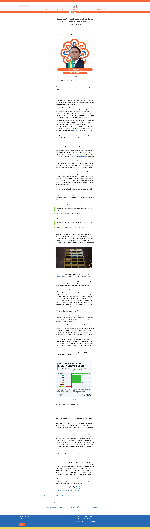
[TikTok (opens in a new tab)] (131, 6)
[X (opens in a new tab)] (119, 6)
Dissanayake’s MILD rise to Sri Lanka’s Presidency (96, 506)
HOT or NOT (83, 28)
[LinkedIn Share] (76, 487)
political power (74, 490)
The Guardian (75, 270)
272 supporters (82, 156)
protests (80, 490)
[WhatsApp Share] (79, 487)
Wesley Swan (68, 28)
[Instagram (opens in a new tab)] (123, 6)
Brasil (64, 490)
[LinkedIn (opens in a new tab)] (125, 6)
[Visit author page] (49, 495)
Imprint (77, 524)
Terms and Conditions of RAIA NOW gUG (85, 521)
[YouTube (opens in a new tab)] (127, 6)
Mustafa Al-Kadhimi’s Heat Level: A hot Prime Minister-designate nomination (54, 506)
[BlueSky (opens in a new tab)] (129, 6)
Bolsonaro (66, 95)
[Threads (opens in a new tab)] (121, 6)
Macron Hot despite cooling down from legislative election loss (75, 506)
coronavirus (68, 490)
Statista (75, 399)
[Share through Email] (70, 487)
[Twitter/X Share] (73, 487)
